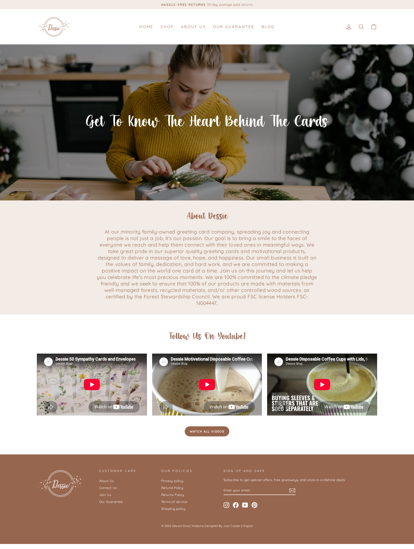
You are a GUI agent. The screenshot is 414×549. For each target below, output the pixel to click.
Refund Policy (172, 488)
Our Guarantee (233, 26)
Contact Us (108, 488)
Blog (268, 26)
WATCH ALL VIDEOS (207, 431)
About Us (193, 26)
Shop (167, 26)
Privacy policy (172, 481)
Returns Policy (172, 495)
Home (146, 26)
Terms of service (174, 502)
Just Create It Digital (238, 526)
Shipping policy (173, 509)
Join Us (105, 495)
